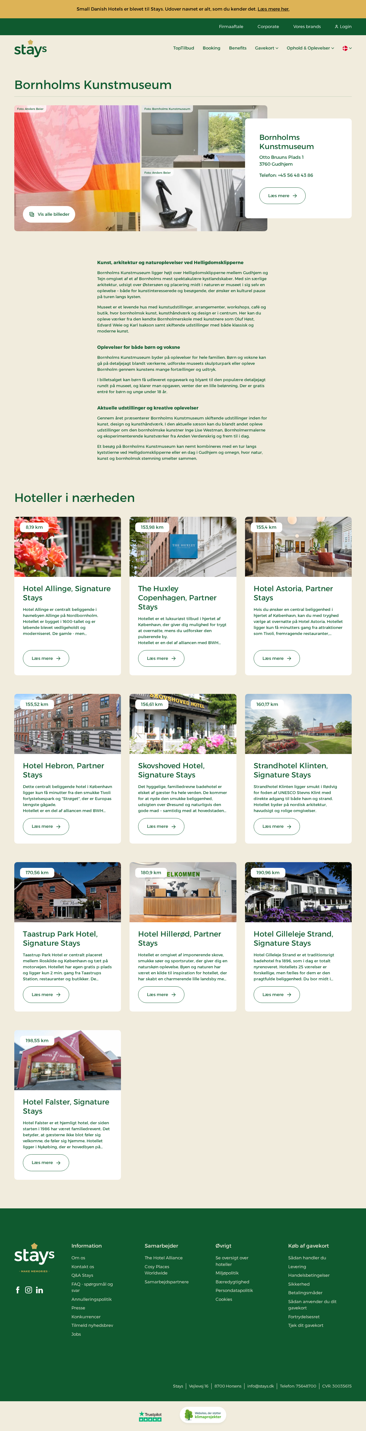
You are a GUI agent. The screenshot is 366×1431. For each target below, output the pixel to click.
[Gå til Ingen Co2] (203, 1416)
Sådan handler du (307, 1257)
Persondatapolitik (234, 1290)
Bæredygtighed (232, 1281)
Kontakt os (82, 1266)
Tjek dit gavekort (305, 1325)
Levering (297, 1266)
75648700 (306, 1386)
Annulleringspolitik (91, 1299)
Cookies (224, 1299)
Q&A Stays (82, 1275)
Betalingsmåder (305, 1292)
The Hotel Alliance (164, 1257)
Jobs (76, 1334)
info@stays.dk (260, 1386)
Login (346, 26)
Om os (78, 1257)
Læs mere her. (273, 9)
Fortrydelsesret (304, 1316)
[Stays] (30, 48)
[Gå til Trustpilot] (150, 1416)
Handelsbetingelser (309, 1275)
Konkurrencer (86, 1316)
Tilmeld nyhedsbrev (92, 1325)
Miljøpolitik (227, 1273)
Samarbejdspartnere (167, 1281)
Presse (78, 1308)
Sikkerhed (299, 1284)
